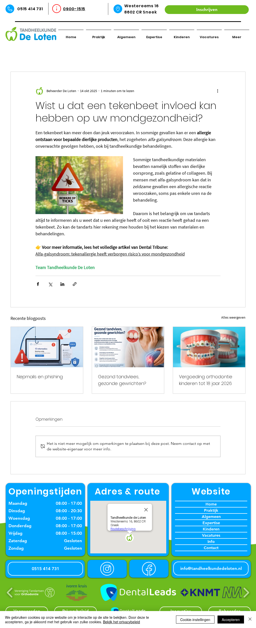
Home (211, 504)
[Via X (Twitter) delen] (50, 284)
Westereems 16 (141, 6)
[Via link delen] (74, 284)
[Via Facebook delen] (38, 284)
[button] (239, 57)
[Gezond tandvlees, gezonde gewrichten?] (128, 347)
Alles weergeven (233, 317)
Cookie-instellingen (195, 619)
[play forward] (246, 593)
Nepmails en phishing (40, 377)
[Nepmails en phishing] (47, 347)
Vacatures (211, 535)
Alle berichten (24, 56)
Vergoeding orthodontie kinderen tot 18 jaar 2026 (205, 380)
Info (211, 541)
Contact (211, 547)
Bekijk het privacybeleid (121, 621)
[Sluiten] (250, 619)
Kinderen (211, 529)
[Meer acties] (217, 91)
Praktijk (211, 510)
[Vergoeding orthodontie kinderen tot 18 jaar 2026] (209, 347)
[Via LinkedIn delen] (62, 284)
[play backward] (10, 593)
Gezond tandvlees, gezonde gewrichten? (122, 380)
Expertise (211, 522)
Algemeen (211, 516)
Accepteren (231, 619)
